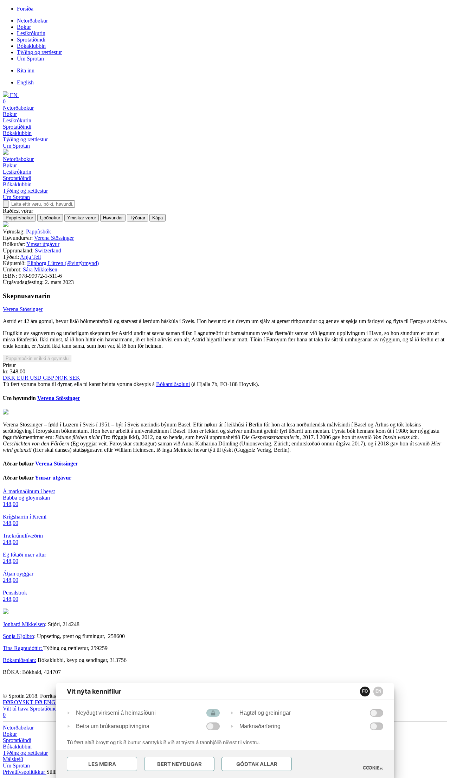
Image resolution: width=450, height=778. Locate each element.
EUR (23, 378)
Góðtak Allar (256, 764)
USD (36, 378)
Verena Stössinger (54, 238)
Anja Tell (30, 257)
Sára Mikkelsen (40, 269)
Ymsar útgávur (42, 244)
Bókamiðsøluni (173, 384)
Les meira (102, 764)
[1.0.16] (373, 768)
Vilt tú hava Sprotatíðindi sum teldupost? (48, 709)
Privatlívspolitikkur (24, 772)
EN (378, 691)
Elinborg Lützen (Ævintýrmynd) (63, 263)
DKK (10, 378)
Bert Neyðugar (179, 764)
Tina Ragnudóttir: (23, 648)
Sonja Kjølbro (18, 636)
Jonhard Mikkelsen (24, 624)
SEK (74, 378)
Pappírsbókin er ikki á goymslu (37, 358)
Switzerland (48, 250)
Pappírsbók (38, 231)
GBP (49, 378)
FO (365, 691)
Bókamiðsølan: (19, 660)
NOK (62, 378)
